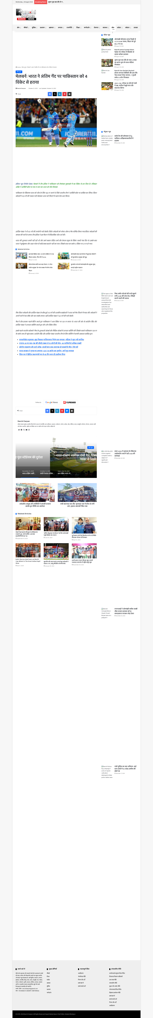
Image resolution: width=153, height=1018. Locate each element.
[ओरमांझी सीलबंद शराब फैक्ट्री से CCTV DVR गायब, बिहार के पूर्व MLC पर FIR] (107, 42)
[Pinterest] (64, 94)
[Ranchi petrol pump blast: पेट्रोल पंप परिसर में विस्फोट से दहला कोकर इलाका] (107, 52)
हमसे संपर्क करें (82, 986)
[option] (56, 457)
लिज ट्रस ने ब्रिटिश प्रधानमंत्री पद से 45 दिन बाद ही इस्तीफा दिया (42, 354)
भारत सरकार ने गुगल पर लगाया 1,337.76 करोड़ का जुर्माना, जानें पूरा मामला (46, 350)
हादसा (136, 27)
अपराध (60, 27)
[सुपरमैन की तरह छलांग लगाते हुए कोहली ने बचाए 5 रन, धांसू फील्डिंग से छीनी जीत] (56, 551)
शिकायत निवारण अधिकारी (116, 977)
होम (18, 27)
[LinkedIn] (60, 94)
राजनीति (69, 27)
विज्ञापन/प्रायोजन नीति (114, 993)
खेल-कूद (24, 67)
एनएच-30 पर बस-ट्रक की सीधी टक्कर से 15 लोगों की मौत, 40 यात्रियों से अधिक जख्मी (50, 343)
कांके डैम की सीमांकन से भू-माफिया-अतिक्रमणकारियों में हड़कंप (123, 138)
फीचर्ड (26, 27)
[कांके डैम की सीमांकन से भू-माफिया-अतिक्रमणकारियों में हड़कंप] (107, 213)
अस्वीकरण (80, 973)
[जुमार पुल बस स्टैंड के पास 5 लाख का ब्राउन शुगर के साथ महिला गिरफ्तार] (107, 63)
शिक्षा (78, 27)
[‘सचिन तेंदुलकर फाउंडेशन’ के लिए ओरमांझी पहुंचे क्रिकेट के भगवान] (56, 524)
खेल (113, 27)
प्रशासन (42, 27)
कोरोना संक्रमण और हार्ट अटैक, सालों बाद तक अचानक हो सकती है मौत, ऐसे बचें (48, 347)
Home (19, 67)
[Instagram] (29, 430)
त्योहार (127, 27)
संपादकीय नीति (113, 983)
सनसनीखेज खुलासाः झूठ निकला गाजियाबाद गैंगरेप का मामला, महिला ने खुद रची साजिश (51, 339)
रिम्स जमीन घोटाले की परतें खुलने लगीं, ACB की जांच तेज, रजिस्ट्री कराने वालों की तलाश (125, 296)
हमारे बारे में (81, 983)
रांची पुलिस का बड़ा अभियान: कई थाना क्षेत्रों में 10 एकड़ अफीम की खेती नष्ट (125, 769)
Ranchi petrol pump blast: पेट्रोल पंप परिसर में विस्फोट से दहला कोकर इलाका (124, 52)
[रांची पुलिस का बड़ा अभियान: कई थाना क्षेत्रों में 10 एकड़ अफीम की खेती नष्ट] (107, 843)
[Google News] (51, 402)
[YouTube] (26, 430)
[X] (55, 94)
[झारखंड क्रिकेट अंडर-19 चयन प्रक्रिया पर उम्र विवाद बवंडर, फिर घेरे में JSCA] (21, 256)
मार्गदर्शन (87, 27)
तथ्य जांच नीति (112, 980)
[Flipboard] (69, 402)
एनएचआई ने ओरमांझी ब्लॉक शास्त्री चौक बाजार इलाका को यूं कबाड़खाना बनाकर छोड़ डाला (125, 611)
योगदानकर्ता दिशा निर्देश (115, 989)
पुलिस (34, 27)
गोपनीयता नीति (82, 977)
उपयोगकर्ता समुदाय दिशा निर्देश (117, 973)
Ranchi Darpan (21, 88)
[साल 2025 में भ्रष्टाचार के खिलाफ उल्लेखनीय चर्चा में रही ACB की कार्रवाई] (107, 528)
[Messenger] (67, 411)
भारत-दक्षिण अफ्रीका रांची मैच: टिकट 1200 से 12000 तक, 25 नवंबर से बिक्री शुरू (56, 457)
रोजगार (96, 27)
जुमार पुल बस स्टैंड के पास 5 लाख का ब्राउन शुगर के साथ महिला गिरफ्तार (71, 2)
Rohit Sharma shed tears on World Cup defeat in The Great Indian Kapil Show (28, 561)
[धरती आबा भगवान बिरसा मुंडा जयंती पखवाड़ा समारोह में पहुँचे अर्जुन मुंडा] (84, 550)
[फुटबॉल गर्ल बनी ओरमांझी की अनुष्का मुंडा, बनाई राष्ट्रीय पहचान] (63, 266)
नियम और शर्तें (81, 980)
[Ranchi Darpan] (26, 14)
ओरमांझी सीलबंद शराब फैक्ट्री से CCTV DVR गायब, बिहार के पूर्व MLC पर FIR (125, 41)
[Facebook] (50, 94)
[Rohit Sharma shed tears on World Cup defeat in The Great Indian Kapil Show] (28, 550)
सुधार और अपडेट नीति (114, 986)
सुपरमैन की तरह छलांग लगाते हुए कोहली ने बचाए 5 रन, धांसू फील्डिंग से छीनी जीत (56, 562)
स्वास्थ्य (105, 27)
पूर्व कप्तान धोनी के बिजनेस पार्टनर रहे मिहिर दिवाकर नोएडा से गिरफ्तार (84, 536)
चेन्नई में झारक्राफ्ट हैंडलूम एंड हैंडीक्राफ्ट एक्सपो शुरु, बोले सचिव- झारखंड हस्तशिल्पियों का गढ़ (27, 534)
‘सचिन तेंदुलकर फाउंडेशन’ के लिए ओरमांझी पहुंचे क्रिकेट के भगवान (56, 534)
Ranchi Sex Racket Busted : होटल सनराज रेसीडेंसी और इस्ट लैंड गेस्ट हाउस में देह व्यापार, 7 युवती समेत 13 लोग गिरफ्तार (125, 74)
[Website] (19, 430)
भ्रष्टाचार (51, 27)
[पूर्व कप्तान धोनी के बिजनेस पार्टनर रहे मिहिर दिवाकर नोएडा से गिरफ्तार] (84, 525)
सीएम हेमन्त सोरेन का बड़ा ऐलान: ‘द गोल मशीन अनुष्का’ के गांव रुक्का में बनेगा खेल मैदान (40, 267)
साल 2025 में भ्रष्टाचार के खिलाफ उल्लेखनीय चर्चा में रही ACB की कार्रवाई (125, 453)
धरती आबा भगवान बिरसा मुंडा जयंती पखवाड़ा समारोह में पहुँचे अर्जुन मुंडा (82, 561)
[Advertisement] (97, 11)
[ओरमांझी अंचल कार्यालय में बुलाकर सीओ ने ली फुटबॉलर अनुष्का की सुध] (63, 256)
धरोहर (119, 27)
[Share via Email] (69, 94)
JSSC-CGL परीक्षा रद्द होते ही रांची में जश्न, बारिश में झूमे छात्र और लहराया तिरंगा (125, 85)
